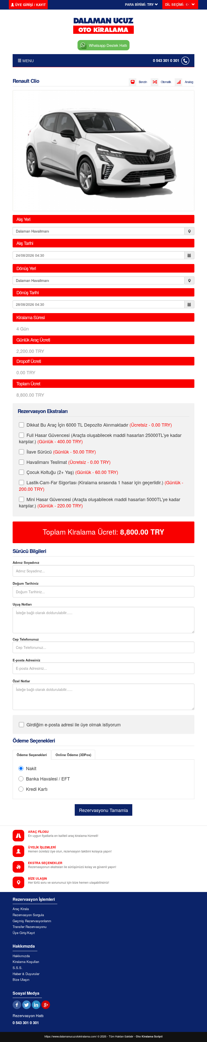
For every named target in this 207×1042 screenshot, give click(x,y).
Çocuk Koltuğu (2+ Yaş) (72, 472)
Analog (189, 82)
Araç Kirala (21, 909)
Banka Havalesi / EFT (48, 778)
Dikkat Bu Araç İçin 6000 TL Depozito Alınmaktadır (99, 424)
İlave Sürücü (61, 451)
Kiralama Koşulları (26, 961)
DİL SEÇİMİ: (174, 4)
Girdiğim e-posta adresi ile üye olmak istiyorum (74, 724)
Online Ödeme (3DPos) (73, 754)
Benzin (143, 82)
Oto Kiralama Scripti (149, 1036)
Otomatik (166, 82)
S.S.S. (17, 967)
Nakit (31, 768)
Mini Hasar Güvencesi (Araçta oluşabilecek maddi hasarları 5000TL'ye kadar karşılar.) (99, 502)
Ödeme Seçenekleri (32, 754)
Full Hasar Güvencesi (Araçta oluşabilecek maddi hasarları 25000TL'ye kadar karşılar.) (100, 438)
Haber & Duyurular (26, 974)
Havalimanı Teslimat (69, 462)
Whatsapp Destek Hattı (108, 45)
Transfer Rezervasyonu (29, 926)
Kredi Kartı (36, 789)
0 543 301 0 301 (166, 60)
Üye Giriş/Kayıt (24, 933)
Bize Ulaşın (21, 979)
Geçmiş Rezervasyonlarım (32, 921)
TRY (142, 532)
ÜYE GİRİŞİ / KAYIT (30, 4)
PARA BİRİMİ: (135, 4)
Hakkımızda (21, 956)
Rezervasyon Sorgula (28, 915)
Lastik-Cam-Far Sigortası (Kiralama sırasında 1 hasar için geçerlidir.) (101, 485)
